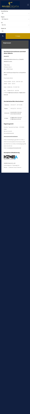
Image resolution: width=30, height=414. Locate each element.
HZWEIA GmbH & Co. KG (9, 163)
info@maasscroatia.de (12, 92)
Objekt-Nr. (3, 28)
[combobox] (15, 13)
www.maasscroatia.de (15, 113)
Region (2, 17)
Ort (2, 22)
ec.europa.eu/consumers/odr (14, 148)
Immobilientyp (4, 11)
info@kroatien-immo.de (16, 117)
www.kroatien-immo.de (15, 112)
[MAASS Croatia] (12, 5)
